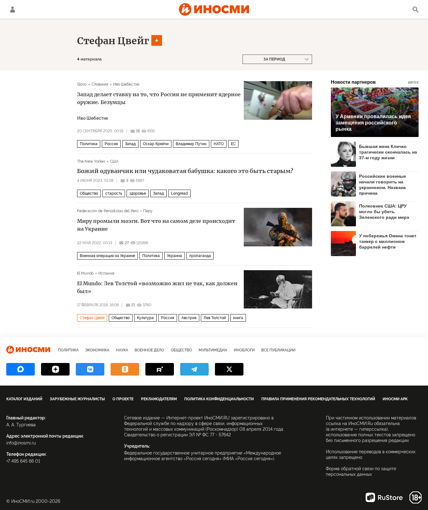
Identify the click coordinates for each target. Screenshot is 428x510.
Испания (106, 273)
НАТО (219, 144)
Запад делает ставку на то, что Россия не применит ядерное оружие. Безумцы (159, 98)
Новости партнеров (375, 82)
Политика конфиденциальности (219, 399)
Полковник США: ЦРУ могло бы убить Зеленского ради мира (384, 211)
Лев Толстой (215, 318)
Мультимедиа (213, 350)
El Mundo (85, 273)
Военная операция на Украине (107, 256)
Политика (88, 144)
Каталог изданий (24, 399)
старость (113, 193)
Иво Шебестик (126, 84)
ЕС (233, 144)
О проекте (122, 399)
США (114, 161)
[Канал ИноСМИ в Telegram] (194, 369)
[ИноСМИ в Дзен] (55, 369)
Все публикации (278, 350)
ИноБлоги (244, 350)
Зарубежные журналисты (77, 399)
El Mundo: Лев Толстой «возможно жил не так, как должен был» (157, 287)
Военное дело (149, 350)
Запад (130, 144)
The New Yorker (91, 161)
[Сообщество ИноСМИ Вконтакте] (90, 369)
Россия (111, 144)
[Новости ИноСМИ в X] (229, 369)
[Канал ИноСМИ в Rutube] (159, 369)
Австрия (188, 318)
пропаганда (200, 256)
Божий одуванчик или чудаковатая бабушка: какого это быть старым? (185, 171)
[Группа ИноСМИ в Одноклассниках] (125, 369)
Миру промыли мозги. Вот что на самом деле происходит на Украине (156, 225)
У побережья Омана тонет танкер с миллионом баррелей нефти (387, 241)
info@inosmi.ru (21, 442)
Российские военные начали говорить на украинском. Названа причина (382, 184)
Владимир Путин (191, 144)
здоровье (137, 193)
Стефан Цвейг (113, 41)
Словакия (99, 84)
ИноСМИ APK (395, 399)
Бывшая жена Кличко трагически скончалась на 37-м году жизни (388, 152)
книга (238, 318)
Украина (174, 256)
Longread (179, 193)
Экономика (97, 350)
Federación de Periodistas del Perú (107, 211)
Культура (145, 318)
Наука (122, 350)
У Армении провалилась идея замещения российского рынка (373, 123)
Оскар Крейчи (156, 144)
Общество (89, 193)
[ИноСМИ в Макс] (20, 369)
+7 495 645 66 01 (23, 461)
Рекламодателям (159, 399)
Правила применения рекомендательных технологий (318, 399)
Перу (148, 211)
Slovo (82, 84)
